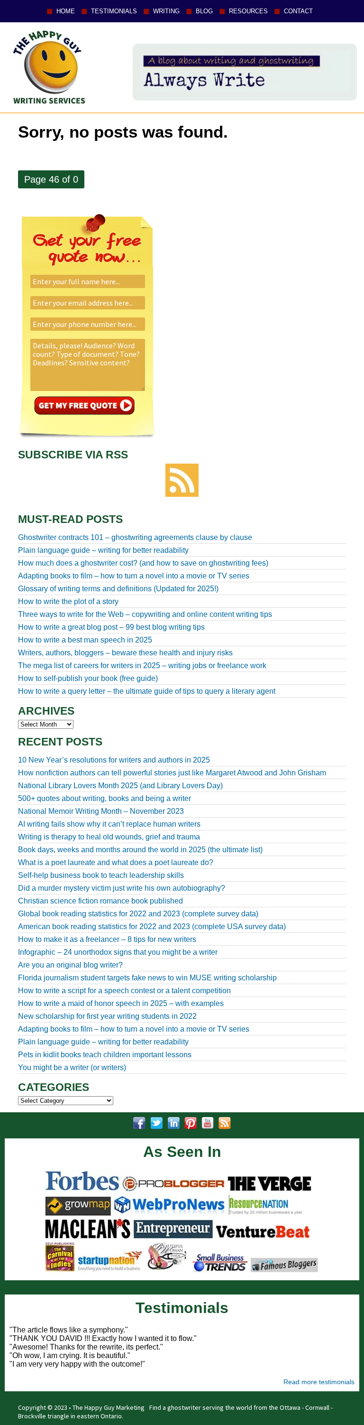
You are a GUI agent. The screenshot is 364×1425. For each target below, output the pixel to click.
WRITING (166, 11)
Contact (298, 11)
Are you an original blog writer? (70, 965)
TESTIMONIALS (114, 11)
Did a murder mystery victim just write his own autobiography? (121, 888)
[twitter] (156, 1123)
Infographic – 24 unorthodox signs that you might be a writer (118, 952)
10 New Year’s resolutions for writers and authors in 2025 (114, 760)
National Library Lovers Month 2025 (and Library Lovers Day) (120, 786)
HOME (65, 11)
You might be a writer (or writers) (72, 1067)
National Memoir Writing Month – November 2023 (101, 811)
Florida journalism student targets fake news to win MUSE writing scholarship (147, 978)
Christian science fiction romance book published (100, 901)
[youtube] (207, 1123)
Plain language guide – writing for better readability (103, 1042)
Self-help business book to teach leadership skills (101, 875)
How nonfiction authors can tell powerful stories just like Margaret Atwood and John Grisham (172, 773)
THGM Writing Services (47, 66)
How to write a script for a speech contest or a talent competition (124, 991)
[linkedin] (173, 1123)
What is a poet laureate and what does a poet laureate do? (115, 862)
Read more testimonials (319, 1382)
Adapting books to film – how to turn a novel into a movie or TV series (133, 1029)
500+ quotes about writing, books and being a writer (104, 798)
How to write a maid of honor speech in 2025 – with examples (121, 1003)
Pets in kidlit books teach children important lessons (104, 1055)
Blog (204, 11)
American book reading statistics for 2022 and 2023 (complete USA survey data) (152, 926)
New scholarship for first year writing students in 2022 (107, 1016)
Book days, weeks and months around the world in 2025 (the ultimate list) (140, 850)
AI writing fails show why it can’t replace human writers (109, 824)
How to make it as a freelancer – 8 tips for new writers (107, 939)
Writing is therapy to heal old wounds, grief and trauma (109, 837)
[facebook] (139, 1123)
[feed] (224, 1123)
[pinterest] (190, 1123)
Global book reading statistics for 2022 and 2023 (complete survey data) (138, 914)
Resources (248, 11)
